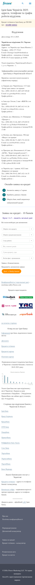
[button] (23, 3)
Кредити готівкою (8, 346)
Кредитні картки (7, 351)
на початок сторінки (9, 323)
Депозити (5, 341)
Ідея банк (4, 411)
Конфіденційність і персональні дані (15, 282)
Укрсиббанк (5, 464)
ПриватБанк (6, 437)
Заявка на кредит (8, 540)
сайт (24, 502)
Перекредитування (9, 528)
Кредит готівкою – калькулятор (13, 543)
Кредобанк (5, 422)
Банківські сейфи (7, 489)
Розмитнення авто (9, 552)
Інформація (5, 333)
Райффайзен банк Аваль (10, 443)
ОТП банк (5, 427)
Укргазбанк (5, 453)
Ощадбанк (5, 432)
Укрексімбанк (6, 459)
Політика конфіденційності (12, 519)
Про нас (5, 516)
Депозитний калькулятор (11, 531)
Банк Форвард (6, 469)
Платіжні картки (7, 357)
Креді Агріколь (7, 416)
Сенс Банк (5, 448)
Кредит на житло (8, 555)
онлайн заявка (11, 24)
